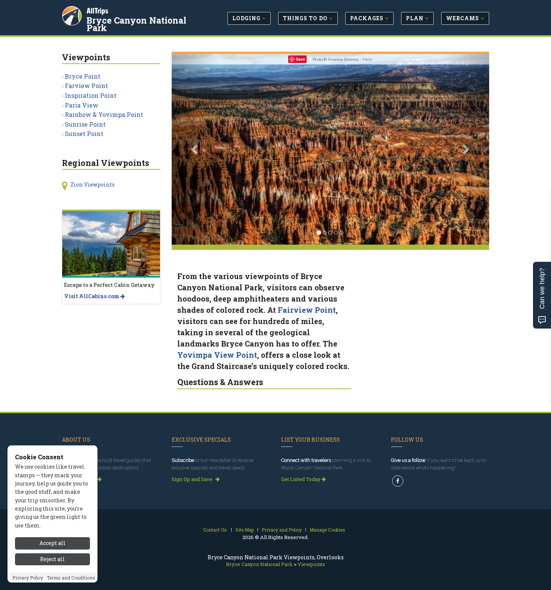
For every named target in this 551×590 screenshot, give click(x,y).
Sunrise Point (85, 124)
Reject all (52, 559)
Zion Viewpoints (92, 184)
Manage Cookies (327, 530)
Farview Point (86, 86)
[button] (195, 149)
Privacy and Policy (282, 530)
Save (300, 59)
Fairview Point (307, 310)
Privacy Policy (27, 578)
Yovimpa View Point (217, 355)
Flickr (367, 59)
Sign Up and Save (193, 479)
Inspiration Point (91, 95)
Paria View (81, 105)
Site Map (244, 530)
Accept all (52, 543)
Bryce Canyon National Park (136, 24)
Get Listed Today (301, 479)
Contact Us (215, 530)
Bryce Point (82, 76)
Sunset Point (84, 133)
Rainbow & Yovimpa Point (104, 114)
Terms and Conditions (71, 578)
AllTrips (97, 10)
